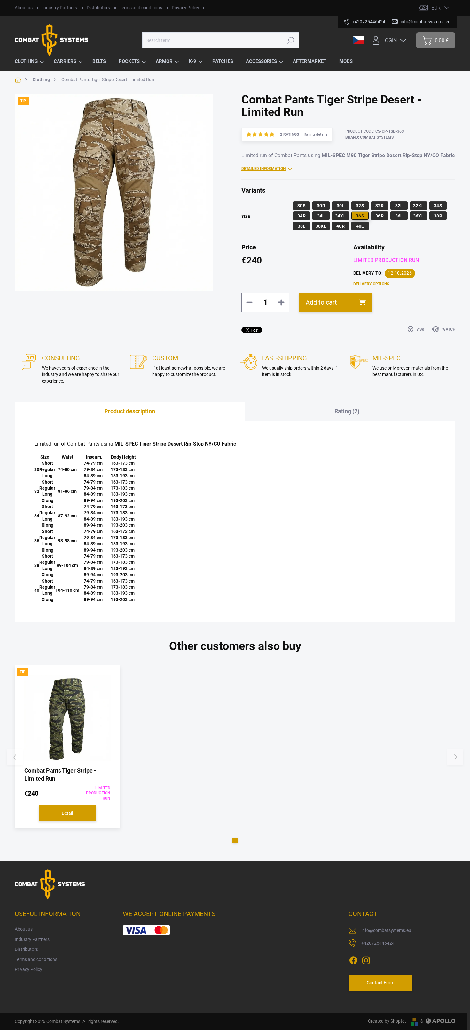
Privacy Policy (185, 7)
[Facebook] (353, 959)
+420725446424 (378, 943)
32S (360, 205)
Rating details (315, 134)
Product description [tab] (129, 411)
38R (438, 215)
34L (321, 215)
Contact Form (380, 982)
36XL (418, 215)
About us (24, 7)
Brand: (369, 137)
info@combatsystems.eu (386, 930)
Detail (67, 813)
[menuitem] (30, 61)
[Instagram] (366, 959)
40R (340, 226)
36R (379, 215)
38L (302, 226)
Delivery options (371, 284)
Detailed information (263, 168)
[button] (235, 840)
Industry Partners (59, 7)
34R (301, 215)
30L (341, 205)
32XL (418, 205)
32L (399, 205)
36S (360, 215)
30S (301, 205)
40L (360, 226)
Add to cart (321, 302)
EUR (436, 8)
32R (379, 205)
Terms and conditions (141, 7)
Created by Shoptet (387, 1021)
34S (438, 205)
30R (321, 205)
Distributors (98, 7)
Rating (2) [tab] (346, 411)
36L (399, 215)
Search (291, 40)
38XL (321, 226)
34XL (340, 215)
